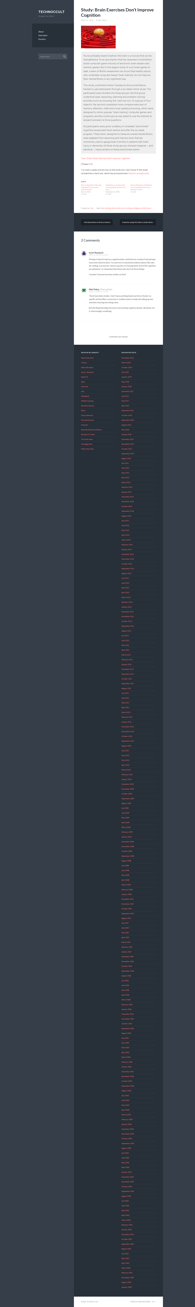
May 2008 (125, 875)
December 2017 (127, 391)
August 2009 (126, 803)
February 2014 (127, 545)
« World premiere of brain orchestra (96, 222)
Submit (64, 56)
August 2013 (126, 573)
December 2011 (127, 669)
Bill (90, 164)
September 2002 (127, 1191)
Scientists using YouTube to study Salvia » (138, 222)
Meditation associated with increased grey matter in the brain (116, 187)
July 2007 (125, 923)
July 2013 (125, 578)
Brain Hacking (106, 208)
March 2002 (126, 1220)
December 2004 (127, 1072)
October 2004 (126, 1081)
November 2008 (127, 846)
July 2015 (125, 463)
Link (91, 208)
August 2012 (126, 631)
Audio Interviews (87, 358)
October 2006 (126, 966)
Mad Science (146, 208)
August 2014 (126, 516)
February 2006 (127, 1004)
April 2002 (125, 1215)
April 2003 (125, 1167)
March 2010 (126, 770)
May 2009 (125, 818)
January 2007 (126, 952)
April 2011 (125, 707)
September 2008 (127, 856)
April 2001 (125, 1263)
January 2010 (126, 779)
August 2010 (126, 746)
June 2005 (125, 1043)
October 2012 (126, 621)
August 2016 (126, 425)
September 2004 (127, 1086)
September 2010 (127, 741)
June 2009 (125, 813)
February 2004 (127, 1119)
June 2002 (125, 1206)
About (41, 31)
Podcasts (84, 425)
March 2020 (126, 363)
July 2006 (125, 981)
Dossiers (42, 39)
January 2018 (126, 386)
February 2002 (127, 1225)
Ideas (83, 382)
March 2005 (126, 1057)
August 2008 (126, 861)
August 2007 (126, 918)
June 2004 (125, 1100)
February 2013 (127, 602)
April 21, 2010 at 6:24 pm (98, 255)
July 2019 (125, 372)
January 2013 (126, 607)
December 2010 (127, 727)
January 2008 (126, 894)
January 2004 (126, 1124)
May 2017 (125, 401)
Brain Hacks (116, 208)
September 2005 (127, 1028)
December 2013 (127, 554)
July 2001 (125, 1254)
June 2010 (125, 755)
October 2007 (126, 909)
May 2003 (125, 1163)
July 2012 (125, 636)
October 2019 (126, 367)
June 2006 (125, 985)
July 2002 (125, 1201)
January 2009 (126, 837)
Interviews (42, 35)
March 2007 (126, 942)
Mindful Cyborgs (87, 401)
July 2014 (125, 521)
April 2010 (125, 765)
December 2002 (127, 1177)
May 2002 (125, 1210)
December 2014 (127, 497)
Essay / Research (87, 372)
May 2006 (125, 990)
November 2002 (127, 1182)
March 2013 (126, 597)
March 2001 (126, 1268)
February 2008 (127, 890)
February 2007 (127, 947)
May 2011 (125, 703)
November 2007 (127, 904)
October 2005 (126, 1024)
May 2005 (125, 1048)
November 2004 (127, 1076)
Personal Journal (87, 420)
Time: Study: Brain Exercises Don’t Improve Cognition (105, 158)
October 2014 (126, 506)
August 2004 (126, 1091)
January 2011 (126, 722)
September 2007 (127, 913)
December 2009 (127, 784)
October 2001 (126, 1239)
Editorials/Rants (87, 367)
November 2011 (127, 674)
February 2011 (127, 717)
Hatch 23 (84, 377)
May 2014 (125, 530)
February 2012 (127, 660)
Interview (84, 386)
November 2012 (127, 616)
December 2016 (127, 410)
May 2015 (125, 473)
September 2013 (127, 569)
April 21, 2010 (87, 20)
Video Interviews (87, 449)
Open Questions (87, 415)
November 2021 (127, 358)
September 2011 (127, 683)
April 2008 (125, 880)
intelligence (136, 208)
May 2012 (125, 645)
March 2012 (126, 655)
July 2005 (125, 1038)
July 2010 (125, 751)
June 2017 (125, 396)
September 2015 (127, 454)
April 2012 (125, 650)
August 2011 (126, 688)
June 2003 (125, 1158)
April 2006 (125, 995)
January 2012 (126, 664)
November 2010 (127, 731)
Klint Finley (101, 20)
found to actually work (138, 173)
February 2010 (127, 774)
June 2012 (125, 640)
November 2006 (127, 961)
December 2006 (127, 956)
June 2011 (125, 698)
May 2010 (125, 760)
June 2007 (125, 928)
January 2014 (126, 549)
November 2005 (127, 1019)
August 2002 (126, 1196)
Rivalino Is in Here (88, 434)
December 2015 (127, 439)
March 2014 (126, 540)
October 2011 (126, 679)
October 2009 (126, 794)
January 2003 (126, 1172)
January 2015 (126, 492)
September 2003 (127, 1143)
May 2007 (125, 933)
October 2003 (126, 1139)
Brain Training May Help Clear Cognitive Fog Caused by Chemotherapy (91, 187)
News (83, 410)
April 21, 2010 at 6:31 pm (98, 292)
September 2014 (127, 511)
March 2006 (126, 1000)
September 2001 (127, 1244)
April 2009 (125, 822)
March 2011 (126, 712)
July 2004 (125, 1095)
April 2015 (125, 478)
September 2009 (127, 799)
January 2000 (126, 1287)
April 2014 (125, 535)
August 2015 (126, 458)
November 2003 (127, 1134)
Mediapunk (85, 396)
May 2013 (125, 588)
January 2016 (126, 434)
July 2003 (125, 1153)
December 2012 (127, 612)
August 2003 (126, 1148)
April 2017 (125, 406)
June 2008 (125, 870)
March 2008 (126, 885)
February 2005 (127, 1062)
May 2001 (125, 1258)
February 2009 (127, 832)
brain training (127, 208)
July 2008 (125, 865)
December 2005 (127, 1014)
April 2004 (125, 1110)
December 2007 (127, 899)
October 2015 (126, 449)
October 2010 (126, 736)
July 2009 (125, 808)
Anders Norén (144, 1302)
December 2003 (127, 1129)
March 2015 (126, 482)
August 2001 (126, 1249)
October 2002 (126, 1187)
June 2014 (125, 525)
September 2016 (127, 420)
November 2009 (127, 789)
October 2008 (126, 851)
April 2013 (125, 592)
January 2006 (126, 1009)
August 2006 (126, 976)
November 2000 (127, 1278)
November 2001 (127, 1234)
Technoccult (51, 12)
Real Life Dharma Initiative (91, 430)
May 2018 (125, 382)
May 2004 (125, 1105)
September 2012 (127, 626)
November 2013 (127, 559)
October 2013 (126, 564)
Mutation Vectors (87, 406)
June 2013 (125, 583)
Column (84, 363)
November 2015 (127, 444)
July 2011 (125, 693)
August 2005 (126, 1033)
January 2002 (126, 1230)
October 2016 (126, 415)
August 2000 (126, 1282)
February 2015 (127, 487)
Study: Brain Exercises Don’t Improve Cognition (117, 12)
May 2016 (125, 430)
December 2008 (127, 842)
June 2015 (125, 468)
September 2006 (127, 971)
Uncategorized (86, 444)
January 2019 (126, 377)
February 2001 (127, 1273)
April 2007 (125, 937)
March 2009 (126, 827)
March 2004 (126, 1115)
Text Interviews (87, 439)
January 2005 (126, 1067)
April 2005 (125, 1052)
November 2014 (127, 501)
